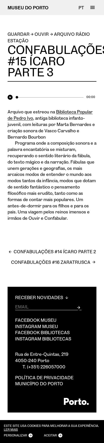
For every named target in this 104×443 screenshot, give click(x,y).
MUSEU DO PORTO (28, 7)
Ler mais (11, 429)
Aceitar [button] (50, 435)
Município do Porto (39, 383)
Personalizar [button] (15, 435)
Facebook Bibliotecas (42, 332)
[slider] (49, 97)
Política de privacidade (44, 377)
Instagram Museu (36, 326)
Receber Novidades (39, 297)
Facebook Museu (36, 320)
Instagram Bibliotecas (43, 338)
